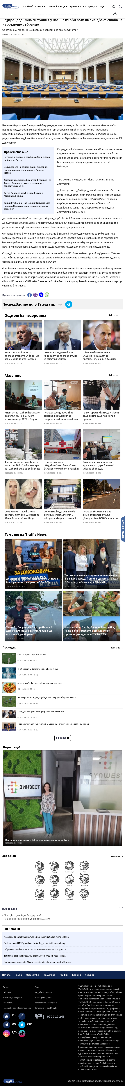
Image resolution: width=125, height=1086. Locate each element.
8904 (81, 587)
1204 (60, 363)
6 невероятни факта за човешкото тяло (38, 669)
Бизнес (64, 6)
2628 (99, 363)
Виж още (61, 738)
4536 (99, 473)
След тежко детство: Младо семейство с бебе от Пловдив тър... (37, 962)
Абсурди (90, 975)
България (40, 6)
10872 (23, 587)
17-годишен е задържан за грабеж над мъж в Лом (41, 711)
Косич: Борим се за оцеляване (32, 654)
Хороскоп (9, 856)
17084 (21, 843)
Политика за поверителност (17, 1008)
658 (36, 703)
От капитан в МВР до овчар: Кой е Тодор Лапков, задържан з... (35, 943)
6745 (60, 424)
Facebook (29, 295)
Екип (37, 987)
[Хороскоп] (62, 900)
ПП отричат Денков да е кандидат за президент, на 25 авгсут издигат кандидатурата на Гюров (60, 356)
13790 (81, 639)
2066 (60, 522)
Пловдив (28, 6)
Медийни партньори (44, 992)
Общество (32, 975)
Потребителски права (46, 1002)
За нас (6, 987)
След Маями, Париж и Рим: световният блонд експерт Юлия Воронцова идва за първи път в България (22, 515)
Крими (73, 6)
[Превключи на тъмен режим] (120, 6)
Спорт (82, 6)
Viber (35, 295)
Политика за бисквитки (46, 1008)
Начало (6, 975)
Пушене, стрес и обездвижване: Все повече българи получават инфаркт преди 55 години (61, 466)
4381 (60, 473)
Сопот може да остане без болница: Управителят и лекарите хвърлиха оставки (61, 515)
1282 (20, 424)
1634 (99, 522)
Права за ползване (43, 997)
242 (36, 661)
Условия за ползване (12, 997)
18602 (99, 424)
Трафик (63, 975)
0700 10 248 (56, 1016)
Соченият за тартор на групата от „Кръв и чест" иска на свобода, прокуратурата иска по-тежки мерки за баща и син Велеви (99, 466)
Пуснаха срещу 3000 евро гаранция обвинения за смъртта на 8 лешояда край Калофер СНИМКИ (61, 416)
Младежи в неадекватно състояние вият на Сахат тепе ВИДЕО (36, 937)
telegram (41, 295)
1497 (20, 363)
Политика (53, 6)
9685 (22, 639)
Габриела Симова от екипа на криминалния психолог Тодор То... (35, 949)
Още (101, 6)
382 (36, 675)
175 (36, 689)
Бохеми (76, 975)
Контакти (8, 1002)
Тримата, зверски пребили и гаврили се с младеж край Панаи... (35, 955)
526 (36, 730)
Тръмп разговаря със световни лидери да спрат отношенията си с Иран (53, 724)
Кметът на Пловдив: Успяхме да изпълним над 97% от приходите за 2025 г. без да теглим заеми (22, 416)
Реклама (7, 992)
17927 (21, 522)
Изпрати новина (123, 529)
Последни (9, 647)
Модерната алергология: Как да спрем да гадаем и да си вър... (37, 840)
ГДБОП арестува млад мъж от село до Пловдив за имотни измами (101, 416)
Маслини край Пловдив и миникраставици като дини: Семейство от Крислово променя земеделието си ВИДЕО (90, 630)
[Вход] (114, 14)
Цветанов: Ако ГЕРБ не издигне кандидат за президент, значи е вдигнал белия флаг (99, 356)
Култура (92, 6)
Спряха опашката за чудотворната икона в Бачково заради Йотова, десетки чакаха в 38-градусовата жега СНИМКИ (91, 578)
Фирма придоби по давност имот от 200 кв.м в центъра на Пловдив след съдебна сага (22, 466)
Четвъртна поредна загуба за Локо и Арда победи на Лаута (47, 697)
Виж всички (113, 315)
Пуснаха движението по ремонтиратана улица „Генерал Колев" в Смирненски (100, 515)
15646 (21, 473)
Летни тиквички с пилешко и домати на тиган (40, 683)
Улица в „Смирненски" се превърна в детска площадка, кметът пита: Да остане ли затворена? (29, 630)
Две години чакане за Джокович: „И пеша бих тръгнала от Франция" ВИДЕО (32, 580)
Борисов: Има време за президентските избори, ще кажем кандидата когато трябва (22, 356)
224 (36, 717)
